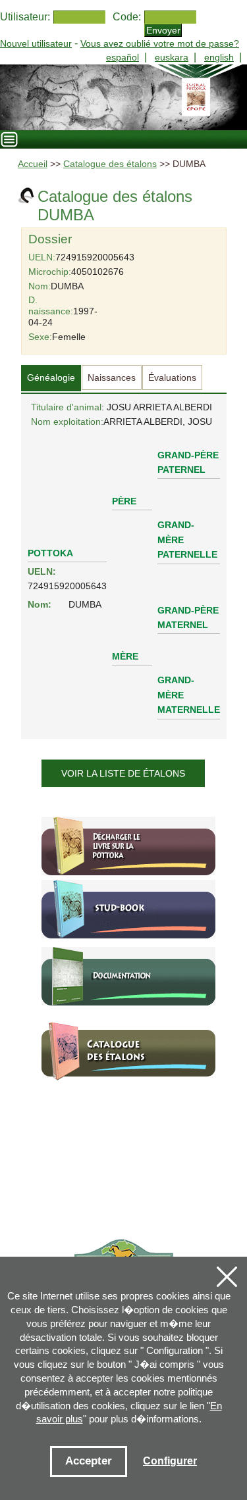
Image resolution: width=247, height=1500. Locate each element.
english (219, 57)
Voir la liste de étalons (123, 773)
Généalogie (51, 377)
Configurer (170, 1460)
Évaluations (172, 377)
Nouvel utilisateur (36, 43)
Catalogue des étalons (110, 164)
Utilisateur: (25, 16)
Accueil (32, 164)
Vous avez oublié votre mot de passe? (159, 43)
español (122, 57)
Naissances (112, 377)
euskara (171, 57)
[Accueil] (123, 97)
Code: (127, 16)
